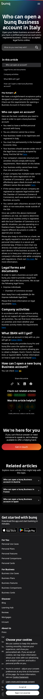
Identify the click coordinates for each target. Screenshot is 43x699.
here (25, 154)
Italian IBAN (16, 340)
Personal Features (9, 553)
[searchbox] (17, 47)
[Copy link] (12, 384)
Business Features (10, 583)
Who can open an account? (16, 65)
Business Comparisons (12, 588)
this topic (30, 259)
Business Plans (8, 578)
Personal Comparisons (11, 558)
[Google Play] (27, 530)
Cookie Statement (20, 677)
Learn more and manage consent (20, 681)
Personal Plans (8, 548)
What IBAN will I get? (12, 79)
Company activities (11, 74)
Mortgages (6, 617)
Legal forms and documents (15, 69)
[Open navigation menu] (38, 3)
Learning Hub (7, 607)
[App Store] (9, 530)
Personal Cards (8, 563)
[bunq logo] (6, 3)
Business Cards (8, 592)
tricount (5, 622)
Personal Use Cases (10, 544)
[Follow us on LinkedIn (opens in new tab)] (24, 384)
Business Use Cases (10, 573)
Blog (4, 602)
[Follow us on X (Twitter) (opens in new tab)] (18, 384)
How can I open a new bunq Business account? (18, 85)
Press (4, 632)
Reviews (5, 612)
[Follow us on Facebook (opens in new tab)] (31, 384)
